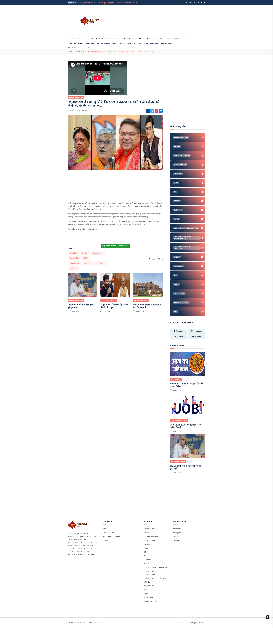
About (105, 529)
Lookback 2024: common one (177, 39)
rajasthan (73, 268)
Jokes (146, 43)
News (135, 39)
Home (71, 39)
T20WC (161, 39)
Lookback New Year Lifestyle (106, 43)
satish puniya (101, 263)
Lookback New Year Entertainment (81, 43)
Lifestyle (127, 39)
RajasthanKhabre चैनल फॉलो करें (115, 246)
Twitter (176, 536)
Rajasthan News (81, 39)
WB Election (154, 43)
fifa (177, 43)
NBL (140, 43)
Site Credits (93, 623)
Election (85, 253)
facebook (180, 331)
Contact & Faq (108, 533)
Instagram (177, 533)
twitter (180, 336)
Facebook (177, 529)
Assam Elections (167, 43)
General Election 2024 (78, 258)
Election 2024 (98, 253)
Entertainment (117, 39)
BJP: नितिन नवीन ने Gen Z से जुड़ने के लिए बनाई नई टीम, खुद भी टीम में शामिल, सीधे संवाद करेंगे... (112, 3)
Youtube (176, 540)
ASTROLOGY (131, 43)
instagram (198, 331)
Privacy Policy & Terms (77, 623)
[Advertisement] (160, 21)
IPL (140, 39)
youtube (198, 336)
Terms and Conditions (111, 536)
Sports (91, 39)
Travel (145, 39)
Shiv (73, 110)
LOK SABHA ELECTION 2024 (80, 263)
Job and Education (103, 39)
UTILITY (122, 43)
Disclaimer (107, 540)
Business (153, 39)
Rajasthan (73, 253)
